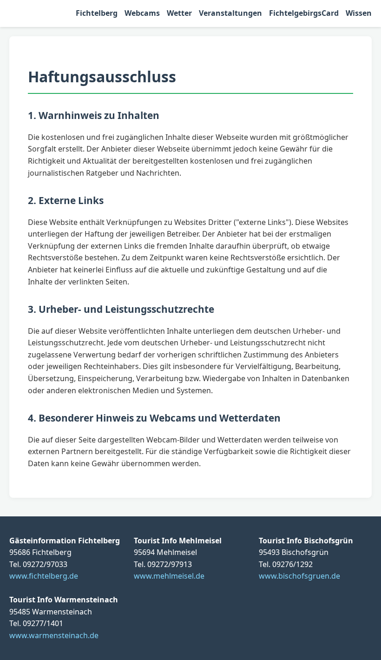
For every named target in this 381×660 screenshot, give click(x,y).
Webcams (142, 13)
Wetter (179, 13)
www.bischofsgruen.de (299, 576)
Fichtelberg (97, 13)
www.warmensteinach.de (54, 635)
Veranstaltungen (230, 13)
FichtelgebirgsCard (304, 13)
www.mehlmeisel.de (169, 576)
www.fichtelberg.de (43, 576)
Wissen (359, 13)
